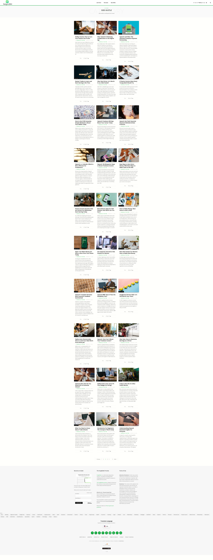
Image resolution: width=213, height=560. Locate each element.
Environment (70, 514)
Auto (2, 514)
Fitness (81, 514)
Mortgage (142, 514)
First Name (77, 493)
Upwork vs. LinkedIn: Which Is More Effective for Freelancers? (84, 165)
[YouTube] (110, 532)
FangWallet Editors (80, 40)
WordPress (121, 541)
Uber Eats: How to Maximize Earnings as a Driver (128, 340)
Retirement (207, 514)
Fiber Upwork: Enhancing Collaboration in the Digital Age (105, 38)
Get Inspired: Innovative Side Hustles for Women (106, 252)
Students (76, 425)
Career (98, 33)
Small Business (20, 516)
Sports (33, 516)
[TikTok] (117, 532)
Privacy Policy (104, 537)
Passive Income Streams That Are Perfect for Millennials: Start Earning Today (84, 210)
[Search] (210, 2)
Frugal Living (91, 514)
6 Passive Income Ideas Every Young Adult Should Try (128, 82)
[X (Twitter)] (95, 532)
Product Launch (184, 514)
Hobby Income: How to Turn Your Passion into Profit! (83, 37)
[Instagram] (99, 532)
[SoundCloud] (120, 532)
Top (107, 551)
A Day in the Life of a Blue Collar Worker (127, 384)
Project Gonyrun (129, 537)
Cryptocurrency (47, 514)
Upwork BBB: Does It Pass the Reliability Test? (106, 295)
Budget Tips (22, 514)
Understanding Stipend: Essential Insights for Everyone (127, 429)
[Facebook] (128, 61)
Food (86, 514)
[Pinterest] (131, 61)
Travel (50, 516)
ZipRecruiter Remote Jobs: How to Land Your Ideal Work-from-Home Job (84, 340)
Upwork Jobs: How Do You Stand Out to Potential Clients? (83, 385)
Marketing (136, 514)
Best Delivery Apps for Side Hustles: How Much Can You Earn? (105, 210)
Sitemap (121, 537)
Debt (58, 514)
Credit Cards (39, 514)
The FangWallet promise (102, 482)
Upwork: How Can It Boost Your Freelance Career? (105, 340)
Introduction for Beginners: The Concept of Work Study (105, 429)
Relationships (199, 514)
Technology (44, 516)
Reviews (75, 291)
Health (97, 514)
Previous (98, 459)
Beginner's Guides (100, 78)
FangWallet (99, 475)
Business (98, 291)
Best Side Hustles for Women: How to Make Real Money (129, 252)
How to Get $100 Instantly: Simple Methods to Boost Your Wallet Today (83, 122)
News (154, 514)
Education (63, 514)
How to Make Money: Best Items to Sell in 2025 (128, 209)
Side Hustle (76, 33)
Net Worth (148, 514)
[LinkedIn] (88, 58)
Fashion (76, 514)
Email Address (78, 498)
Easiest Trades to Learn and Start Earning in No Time (83, 82)
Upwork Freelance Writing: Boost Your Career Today (105, 122)
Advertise (89, 537)
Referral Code (192, 514)
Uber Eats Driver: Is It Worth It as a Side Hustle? (105, 82)
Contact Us (96, 537)
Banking (6, 514)
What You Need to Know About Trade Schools (82, 429)
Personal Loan (176, 514)
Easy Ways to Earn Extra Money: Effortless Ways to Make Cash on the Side (127, 165)
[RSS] (106, 532)
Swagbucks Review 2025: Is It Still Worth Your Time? (128, 295)
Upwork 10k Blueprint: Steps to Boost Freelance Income (106, 165)
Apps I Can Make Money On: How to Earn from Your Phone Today (84, 253)
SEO (7, 516)
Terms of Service (114, 537)
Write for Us (83, 537)
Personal (169, 514)
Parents (164, 514)
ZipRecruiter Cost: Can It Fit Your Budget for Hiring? (105, 384)
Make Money (76, 118)
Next (115, 459)
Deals (54, 514)
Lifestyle (119, 514)
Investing (76, 78)
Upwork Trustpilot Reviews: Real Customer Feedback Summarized (83, 296)
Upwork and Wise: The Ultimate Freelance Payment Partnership (128, 38)
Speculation (27, 516)
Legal (114, 514)
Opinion (120, 161)
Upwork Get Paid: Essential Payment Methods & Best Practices (128, 122)
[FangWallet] (7, 2)
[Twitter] (85, 58)
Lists (124, 514)
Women (55, 516)
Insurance (103, 514)
